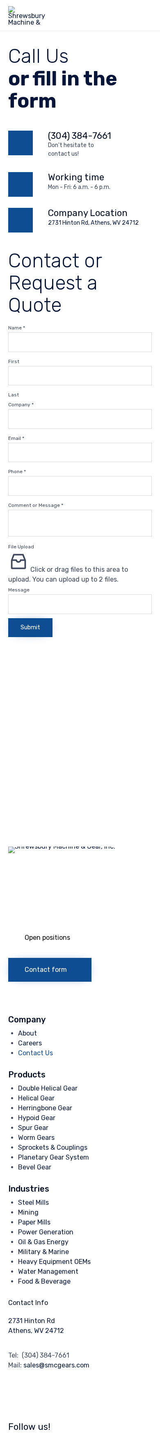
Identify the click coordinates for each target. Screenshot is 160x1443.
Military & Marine (43, 1252)
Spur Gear (33, 1128)
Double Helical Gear (48, 1088)
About (27, 1033)
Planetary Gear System (53, 1157)
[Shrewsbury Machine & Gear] (27, 15)
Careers (30, 1043)
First (13, 361)
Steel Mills (33, 1202)
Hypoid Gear (36, 1118)
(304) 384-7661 (79, 135)
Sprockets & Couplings (52, 1147)
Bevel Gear (34, 1167)
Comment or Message (35, 505)
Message (19, 590)
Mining (28, 1212)
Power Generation (45, 1232)
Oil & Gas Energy (43, 1242)
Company (21, 404)
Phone (17, 471)
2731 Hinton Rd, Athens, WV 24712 (93, 222)
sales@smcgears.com (56, 1365)
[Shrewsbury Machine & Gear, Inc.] (80, 846)
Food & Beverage (44, 1281)
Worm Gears (36, 1138)
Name (16, 328)
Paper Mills (34, 1222)
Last (13, 395)
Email (16, 438)
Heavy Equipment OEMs (54, 1262)
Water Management (48, 1271)
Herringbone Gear (45, 1108)
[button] (51, 938)
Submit (30, 627)
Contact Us (35, 1053)
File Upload (21, 547)
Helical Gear (36, 1098)
